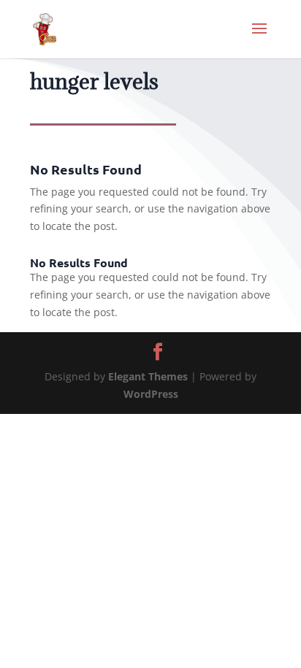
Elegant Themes (148, 376)
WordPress (150, 394)
